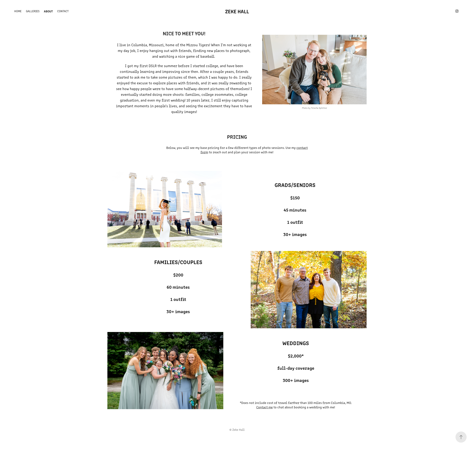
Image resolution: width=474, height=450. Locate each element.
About (48, 11)
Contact (63, 11)
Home (17, 11)
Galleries (32, 11)
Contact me (264, 407)
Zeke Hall (237, 11)
